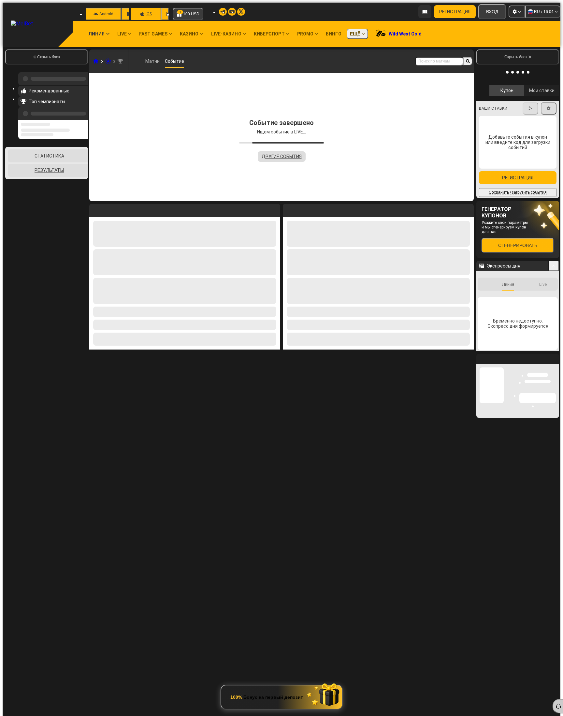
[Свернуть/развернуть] (553, 255)
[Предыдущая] (81, 109)
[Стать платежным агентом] (424, 11)
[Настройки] (517, 12)
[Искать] (467, 61)
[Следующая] (302, 209)
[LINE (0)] (96, 61)
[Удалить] (467, 209)
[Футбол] (108, 61)
